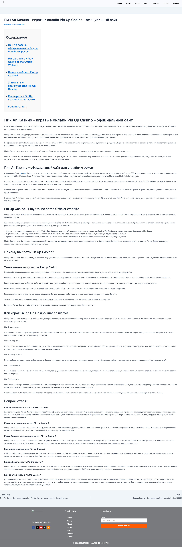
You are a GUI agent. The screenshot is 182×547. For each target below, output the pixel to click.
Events (156, 3)
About (137, 3)
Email (103, 517)
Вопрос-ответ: (17, 106)
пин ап (23, 173)
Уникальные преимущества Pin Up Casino (22, 86)
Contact (166, 3)
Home (119, 3)
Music (128, 3)
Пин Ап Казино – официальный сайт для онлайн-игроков (23, 48)
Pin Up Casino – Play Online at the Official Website (20, 62)
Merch (146, 3)
